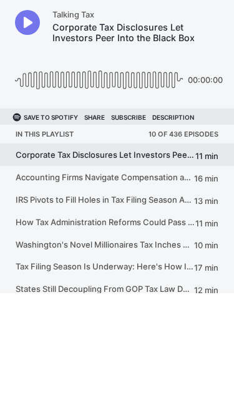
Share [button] (94, 117)
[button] (27, 22)
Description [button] (173, 117)
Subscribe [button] (128, 117)
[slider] (99, 75)
